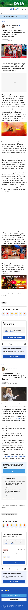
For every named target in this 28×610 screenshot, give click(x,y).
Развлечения (19, 13)
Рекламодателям (14, 599)
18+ (16, 514)
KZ (23, 9)
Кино (13, 13)
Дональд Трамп (10, 514)
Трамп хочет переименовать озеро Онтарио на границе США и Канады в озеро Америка (15, 483)
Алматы (4, 302)
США (3, 514)
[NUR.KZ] (14, 9)
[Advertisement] (14, 82)
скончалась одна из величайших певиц (13, 456)
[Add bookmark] (25, 344)
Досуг (3, 13)
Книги (9, 13)
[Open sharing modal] (18, 344)
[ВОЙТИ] (25, 9)
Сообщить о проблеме (14, 595)
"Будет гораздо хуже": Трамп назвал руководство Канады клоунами (14, 491)
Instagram (15, 356)
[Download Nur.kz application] (14, 3)
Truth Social (16, 418)
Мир (2, 364)
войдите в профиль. (9, 331)
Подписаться (14, 471)
